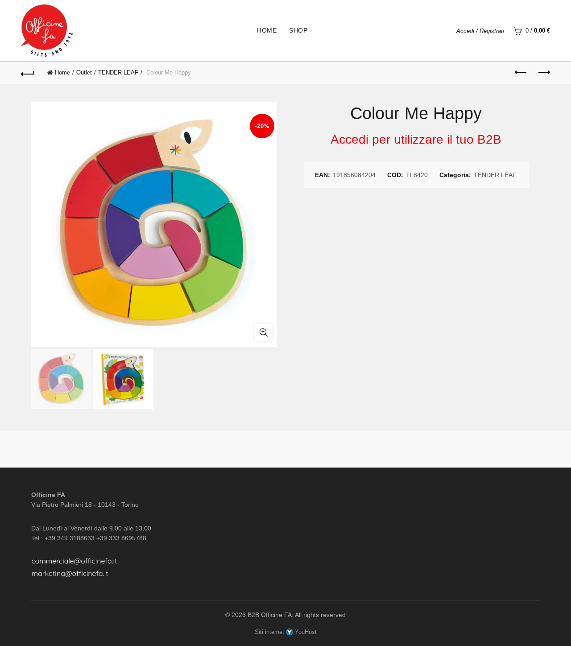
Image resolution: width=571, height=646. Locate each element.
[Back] (28, 73)
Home (267, 30)
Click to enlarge (263, 332)
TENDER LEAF (118, 72)
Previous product (521, 73)
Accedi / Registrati (480, 31)
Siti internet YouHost (286, 632)
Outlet (84, 72)
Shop (298, 30)
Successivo (543, 73)
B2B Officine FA (270, 614)
